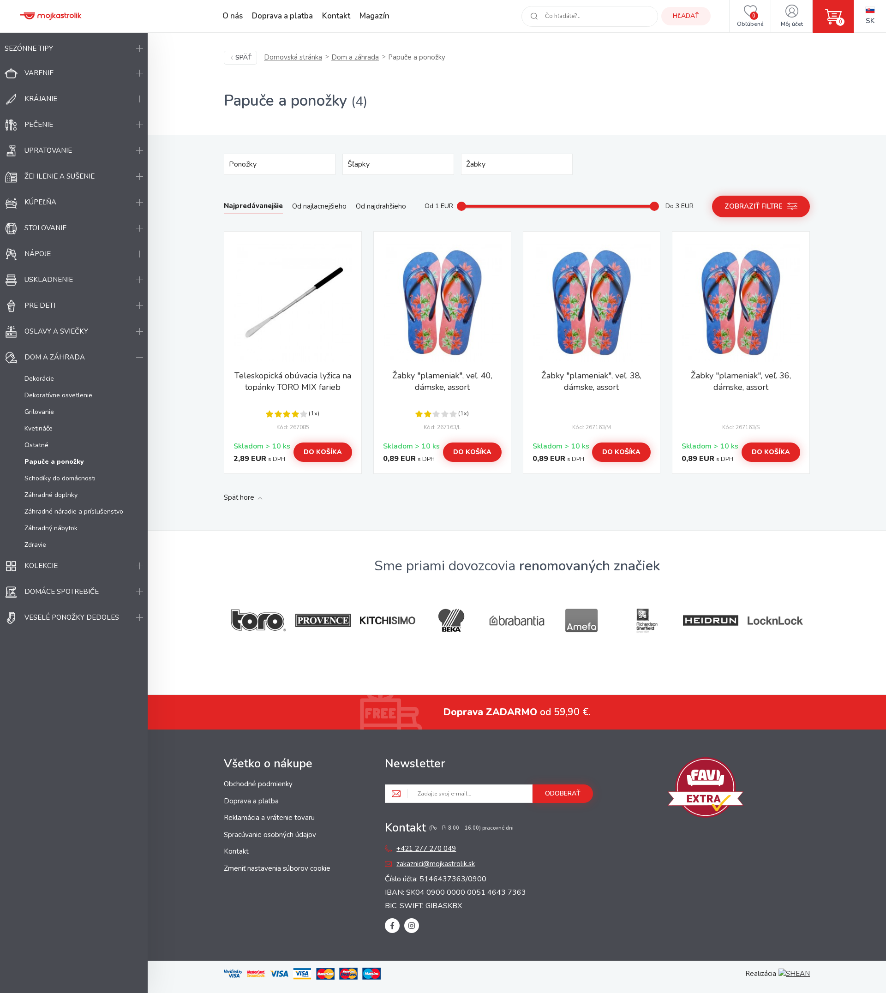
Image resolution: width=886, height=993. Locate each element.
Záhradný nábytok (51, 528)
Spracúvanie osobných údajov (270, 834)
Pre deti (39, 305)
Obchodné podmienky (258, 784)
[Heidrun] (710, 620)
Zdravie (35, 544)
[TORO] (258, 620)
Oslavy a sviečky (56, 331)
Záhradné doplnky (51, 495)
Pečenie (38, 124)
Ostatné (36, 445)
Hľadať (686, 16)
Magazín (374, 16)
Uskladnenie (48, 279)
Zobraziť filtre (753, 206)
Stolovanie (45, 228)
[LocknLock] (775, 620)
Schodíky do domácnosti (60, 478)
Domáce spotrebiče (61, 591)
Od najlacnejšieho (319, 206)
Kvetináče (38, 428)
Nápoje (37, 253)
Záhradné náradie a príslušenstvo (73, 511)
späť (243, 57)
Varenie (39, 73)
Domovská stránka (293, 57)
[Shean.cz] (794, 973)
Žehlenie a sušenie (59, 176)
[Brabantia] (517, 621)
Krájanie (40, 98)
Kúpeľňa (40, 202)
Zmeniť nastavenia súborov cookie (277, 868)
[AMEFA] (581, 620)
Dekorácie (39, 378)
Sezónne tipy (29, 48)
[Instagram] (411, 925)
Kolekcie (41, 565)
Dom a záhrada (54, 357)
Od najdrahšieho (381, 206)
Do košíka (323, 452)
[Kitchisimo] (387, 620)
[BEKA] (452, 620)
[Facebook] (392, 925)
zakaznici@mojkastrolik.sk (435, 863)
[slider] (461, 206)
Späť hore (239, 497)
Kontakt (336, 16)
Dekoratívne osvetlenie (58, 395)
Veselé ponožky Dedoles (71, 617)
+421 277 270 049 (426, 848)
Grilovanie (39, 411)
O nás (232, 16)
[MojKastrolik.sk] (51, 16)
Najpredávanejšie (253, 205)
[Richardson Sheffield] (646, 620)
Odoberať (563, 793)
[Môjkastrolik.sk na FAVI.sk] (705, 789)
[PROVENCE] (323, 620)
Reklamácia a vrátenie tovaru (269, 817)
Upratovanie (48, 150)
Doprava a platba (282, 16)
